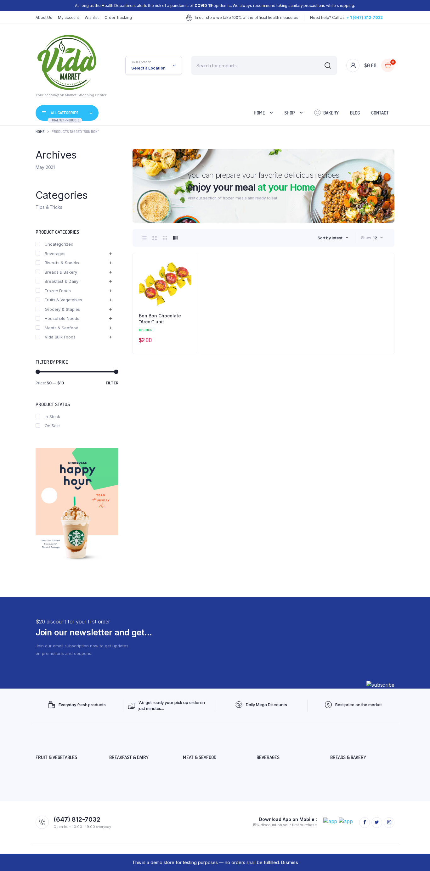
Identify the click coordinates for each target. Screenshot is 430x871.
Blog (355, 113)
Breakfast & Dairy (61, 281)
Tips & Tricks (49, 207)
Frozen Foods (58, 290)
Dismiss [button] (289, 862)
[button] (189, 278)
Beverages (55, 253)
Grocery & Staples (62, 309)
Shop (289, 113)
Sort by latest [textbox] (330, 237)
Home (259, 113)
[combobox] (333, 238)
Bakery (331, 113)
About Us (44, 17)
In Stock (52, 416)
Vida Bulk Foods (60, 336)
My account (68, 17)
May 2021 (45, 167)
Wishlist (92, 17)
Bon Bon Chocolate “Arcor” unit (160, 319)
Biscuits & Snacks (62, 262)
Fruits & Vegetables (63, 299)
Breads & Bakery (61, 272)
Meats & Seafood (61, 327)
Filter (112, 383)
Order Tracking (118, 17)
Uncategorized (59, 244)
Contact (380, 113)
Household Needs (62, 318)
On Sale (52, 425)
